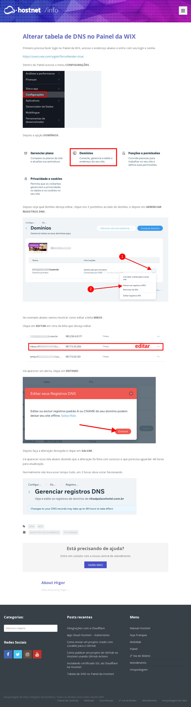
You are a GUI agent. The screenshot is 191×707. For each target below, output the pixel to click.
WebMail (135, 642)
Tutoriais (70, 532)
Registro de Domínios (44, 532)
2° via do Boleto (128, 700)
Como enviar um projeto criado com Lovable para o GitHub (90, 643)
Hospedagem (139, 669)
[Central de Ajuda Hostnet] (23, 9)
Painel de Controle (67, 700)
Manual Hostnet (140, 628)
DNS (31, 526)
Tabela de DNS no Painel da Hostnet (90, 674)
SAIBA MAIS (95, 565)
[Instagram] (27, 654)
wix (40, 526)
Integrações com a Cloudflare (86, 628)
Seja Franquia (138, 635)
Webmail (89, 700)
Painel (133, 649)
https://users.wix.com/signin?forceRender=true (53, 56)
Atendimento (138, 662)
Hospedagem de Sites (174, 700)
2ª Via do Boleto (140, 656)
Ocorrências (106, 700)
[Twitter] (18, 654)
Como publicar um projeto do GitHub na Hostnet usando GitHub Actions (92, 654)
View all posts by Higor (55, 589)
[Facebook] (8, 654)
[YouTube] (37, 654)
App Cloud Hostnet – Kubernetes (88, 635)
